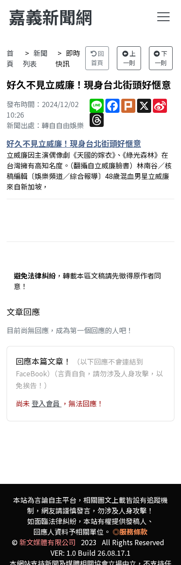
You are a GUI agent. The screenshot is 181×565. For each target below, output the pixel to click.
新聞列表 (35, 58)
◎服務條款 (130, 531)
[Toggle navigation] (163, 17)
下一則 (161, 58)
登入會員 (47, 403)
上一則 (129, 58)
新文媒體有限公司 (47, 542)
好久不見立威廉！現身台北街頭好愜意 (74, 143)
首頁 (10, 58)
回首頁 (97, 58)
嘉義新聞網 (50, 16)
